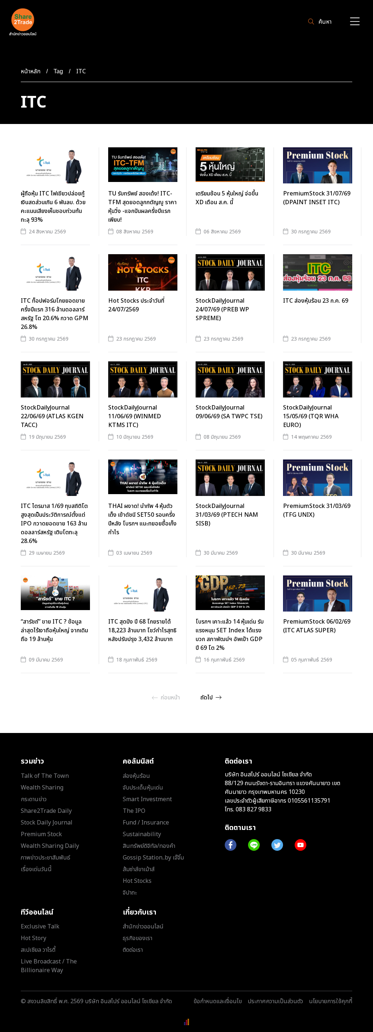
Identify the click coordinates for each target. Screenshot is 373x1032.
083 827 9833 (253, 809)
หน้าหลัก (30, 71)
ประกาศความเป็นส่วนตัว (275, 1001)
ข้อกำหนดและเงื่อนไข (217, 1001)
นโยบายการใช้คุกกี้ (330, 1001)
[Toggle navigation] (354, 22)
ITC (81, 71)
